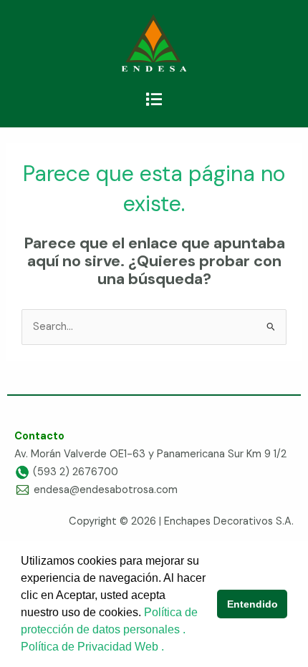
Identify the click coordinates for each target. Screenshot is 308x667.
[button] (153, 99)
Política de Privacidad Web (91, 647)
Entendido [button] (252, 604)
